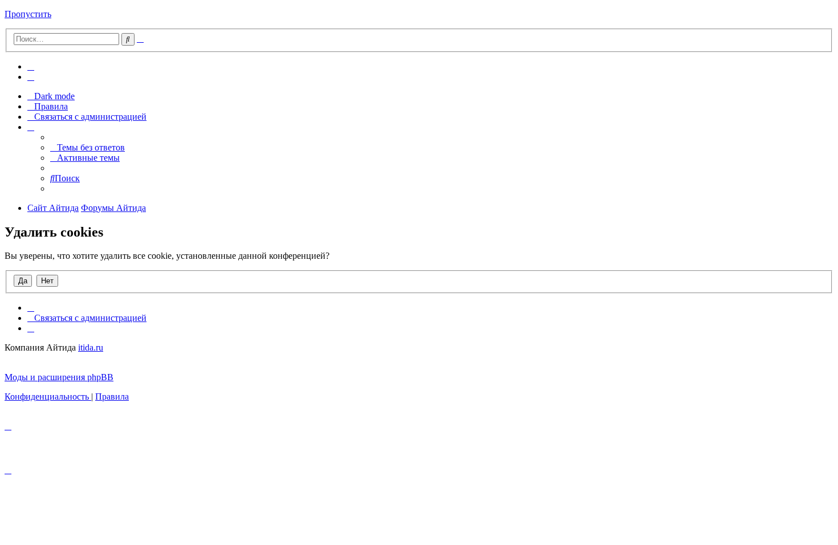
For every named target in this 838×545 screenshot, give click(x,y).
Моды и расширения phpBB (59, 377)
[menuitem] (30, 66)
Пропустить (28, 14)
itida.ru (90, 347)
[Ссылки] (30, 127)
